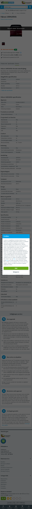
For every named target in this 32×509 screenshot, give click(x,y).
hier (14, 259)
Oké (16, 268)
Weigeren (16, 272)
